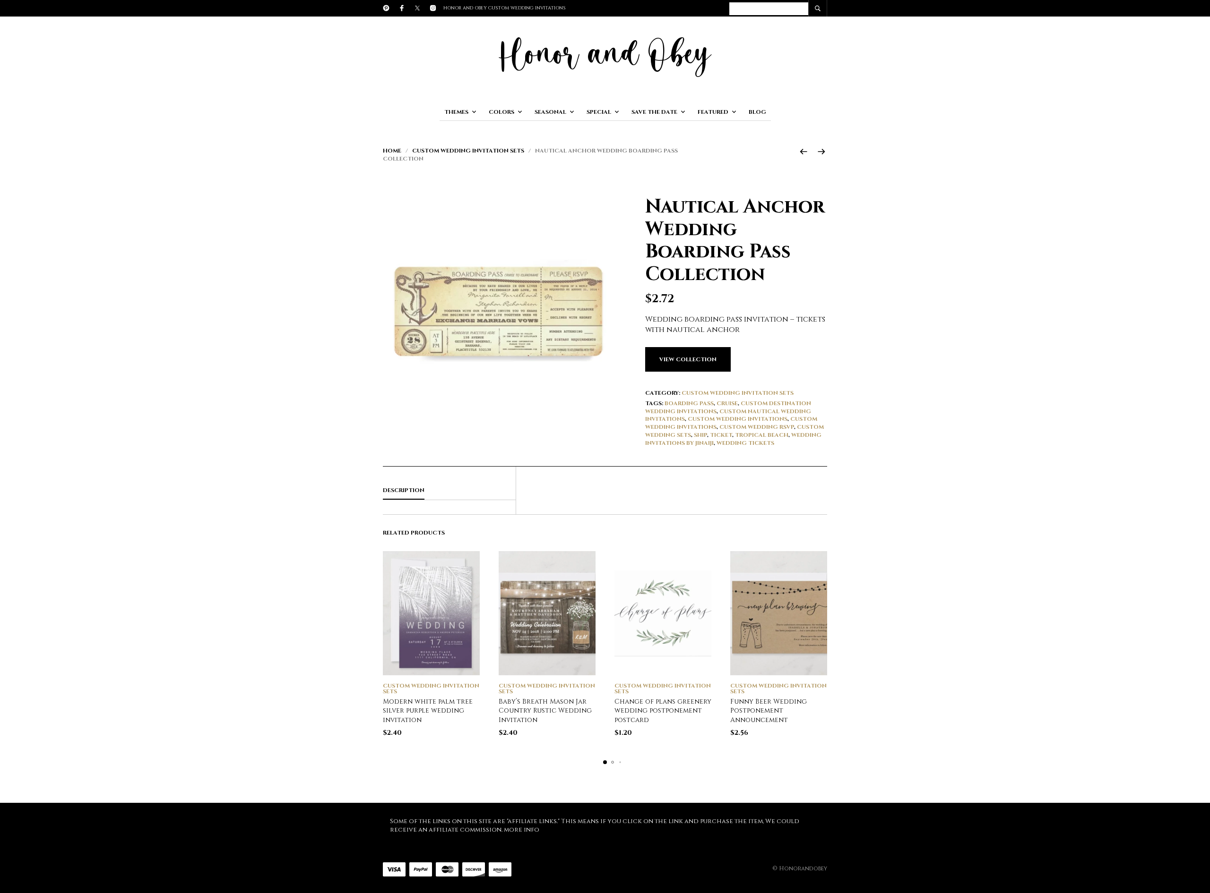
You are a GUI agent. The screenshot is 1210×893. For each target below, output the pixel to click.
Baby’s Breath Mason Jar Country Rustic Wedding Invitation (545, 710)
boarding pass (689, 403)
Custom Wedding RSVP (756, 427)
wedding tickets (745, 443)
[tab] (449, 491)
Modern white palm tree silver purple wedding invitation (428, 710)
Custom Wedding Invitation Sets (468, 150)
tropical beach (761, 435)
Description (403, 490)
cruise (727, 403)
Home (392, 150)
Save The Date (654, 112)
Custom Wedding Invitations (737, 419)
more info (521, 829)
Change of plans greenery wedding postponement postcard (662, 710)
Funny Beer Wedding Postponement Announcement (768, 710)
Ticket (721, 435)
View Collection (688, 359)
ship (700, 435)
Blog (757, 112)
